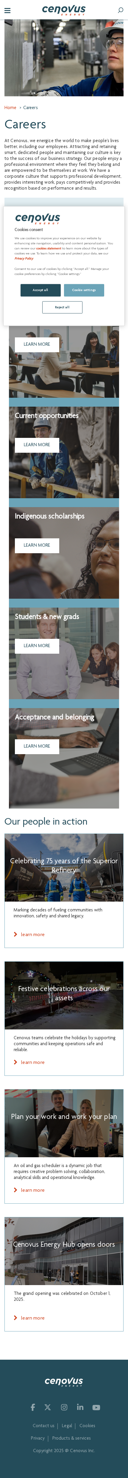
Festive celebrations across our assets (64, 994)
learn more (32, 935)
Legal (67, 1426)
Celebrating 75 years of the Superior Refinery (64, 866)
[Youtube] (96, 1407)
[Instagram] (63, 1407)
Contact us (44, 1426)
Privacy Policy (24, 258)
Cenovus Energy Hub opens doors (64, 1245)
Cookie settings (84, 290)
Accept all (40, 290)
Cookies (87, 1426)
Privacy (38, 1438)
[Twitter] (47, 1407)
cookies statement (48, 248)
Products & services (71, 1438)
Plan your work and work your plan (64, 1117)
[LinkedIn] (79, 1407)
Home (10, 108)
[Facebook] (31, 1407)
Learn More (37, 344)
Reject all (62, 307)
